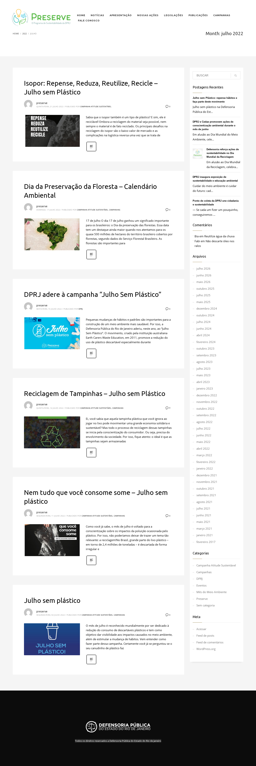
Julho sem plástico (52, 600)
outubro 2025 (205, 288)
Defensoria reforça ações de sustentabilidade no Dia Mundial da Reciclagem (223, 153)
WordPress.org (206, 649)
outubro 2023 (205, 348)
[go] (235, 75)
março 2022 (204, 455)
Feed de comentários (209, 642)
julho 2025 (203, 295)
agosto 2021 (204, 502)
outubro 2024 (205, 315)
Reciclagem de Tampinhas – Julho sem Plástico (94, 393)
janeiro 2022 (204, 468)
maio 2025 (203, 302)
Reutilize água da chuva (219, 236)
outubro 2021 (205, 488)
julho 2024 (203, 322)
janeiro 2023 (204, 388)
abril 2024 (203, 335)
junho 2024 (203, 328)
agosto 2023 (204, 362)
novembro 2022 (206, 402)
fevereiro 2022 (206, 462)
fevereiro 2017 (206, 542)
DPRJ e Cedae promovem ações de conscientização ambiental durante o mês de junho (214, 125)
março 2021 (204, 528)
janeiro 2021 (204, 535)
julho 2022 (203, 428)
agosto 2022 (204, 422)
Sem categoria (205, 605)
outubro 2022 (205, 408)
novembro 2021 (206, 482)
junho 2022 (203, 435)
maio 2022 (203, 442)
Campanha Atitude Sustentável (95, 106)
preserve (41, 103)
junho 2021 (203, 515)
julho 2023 (203, 368)
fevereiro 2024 (206, 342)
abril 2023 (203, 382)
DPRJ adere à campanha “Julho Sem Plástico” (92, 294)
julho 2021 (203, 508)
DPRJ (81, 309)
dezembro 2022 (206, 395)
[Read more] (91, 151)
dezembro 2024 (206, 308)
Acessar (201, 629)
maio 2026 (203, 282)
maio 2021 (203, 522)
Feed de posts (205, 635)
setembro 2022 (206, 415)
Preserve (202, 599)
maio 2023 (203, 375)
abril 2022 (203, 448)
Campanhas (114, 209)
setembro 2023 (206, 355)
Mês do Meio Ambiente (211, 592)
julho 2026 (203, 268)
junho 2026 (203, 275)
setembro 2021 (206, 495)
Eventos (201, 585)
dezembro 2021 (206, 475)
